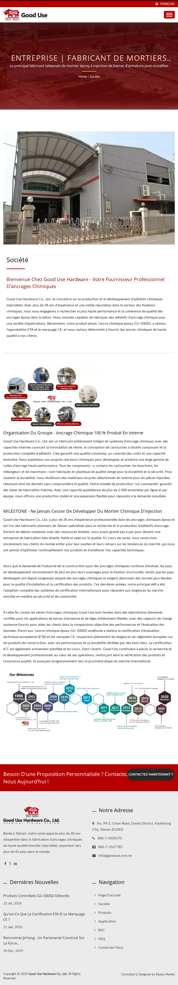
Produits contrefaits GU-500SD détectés (36, 895)
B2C (101, 930)
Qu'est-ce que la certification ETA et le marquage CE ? (44, 917)
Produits (104, 912)
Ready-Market (165, 974)
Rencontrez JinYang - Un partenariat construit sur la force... (44, 940)
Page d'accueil (109, 895)
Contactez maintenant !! (151, 774)
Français (167, 4)
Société (95, 76)
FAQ (101, 939)
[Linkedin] (15, 863)
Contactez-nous (110, 947)
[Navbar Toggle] (169, 15)
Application (107, 921)
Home (83, 76)
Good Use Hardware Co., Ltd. (47, 974)
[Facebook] (5, 863)
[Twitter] (10, 863)
